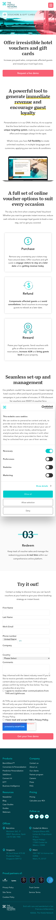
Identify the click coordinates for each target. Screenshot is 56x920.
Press (32, 782)
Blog (4, 800)
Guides (5, 808)
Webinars (6, 812)
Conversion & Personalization (14, 767)
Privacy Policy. (9, 716)
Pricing (32, 797)
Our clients (34, 771)
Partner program (36, 774)
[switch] (49, 459)
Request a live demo (28, 73)
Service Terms (34, 892)
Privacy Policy (8, 887)
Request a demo (28, 5)
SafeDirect (7, 774)
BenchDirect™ (9, 763)
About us (33, 767)
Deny (28, 510)
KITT (4, 782)
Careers (33, 778)
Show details (42, 486)
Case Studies (8, 804)
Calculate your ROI (37, 800)
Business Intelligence (11, 786)
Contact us (34, 763)
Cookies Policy (8, 897)
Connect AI (7, 778)
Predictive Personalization (13, 771)
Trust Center (34, 887)
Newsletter (7, 797)
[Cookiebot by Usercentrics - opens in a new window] (41, 407)
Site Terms (7, 892)
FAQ (31, 786)
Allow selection (28, 502)
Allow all (28, 494)
